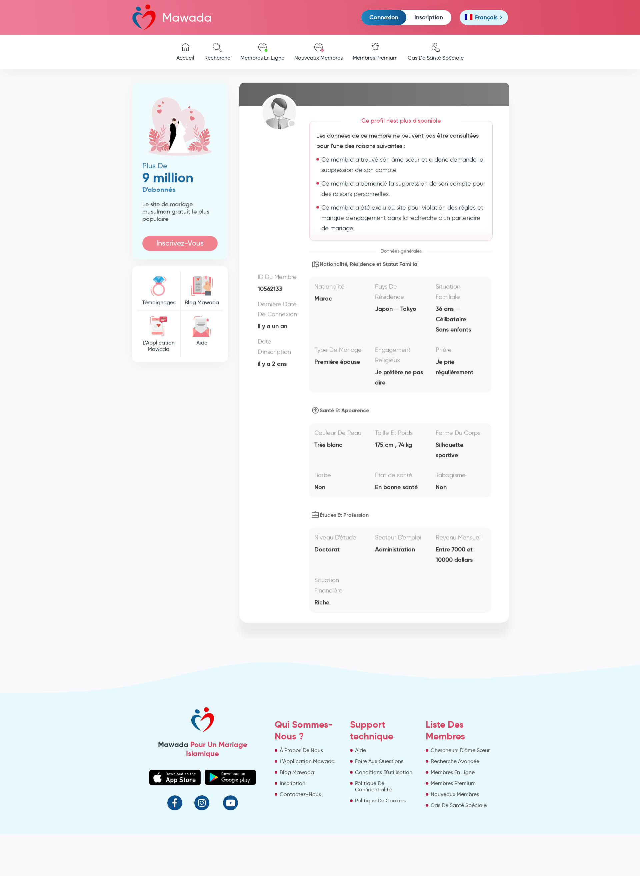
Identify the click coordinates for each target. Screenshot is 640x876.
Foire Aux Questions (379, 761)
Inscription (428, 17)
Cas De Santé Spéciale (436, 58)
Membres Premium (375, 58)
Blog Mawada (202, 302)
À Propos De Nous (301, 750)
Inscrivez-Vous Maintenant (180, 245)
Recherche (217, 58)
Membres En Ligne (262, 58)
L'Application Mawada (159, 346)
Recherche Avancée (455, 761)
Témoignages (158, 302)
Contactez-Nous (300, 794)
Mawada (187, 17)
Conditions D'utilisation (383, 772)
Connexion (383, 17)
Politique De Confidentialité (373, 786)
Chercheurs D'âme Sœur (460, 750)
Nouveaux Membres (318, 58)
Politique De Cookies (380, 800)
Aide (201, 343)
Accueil (185, 58)
